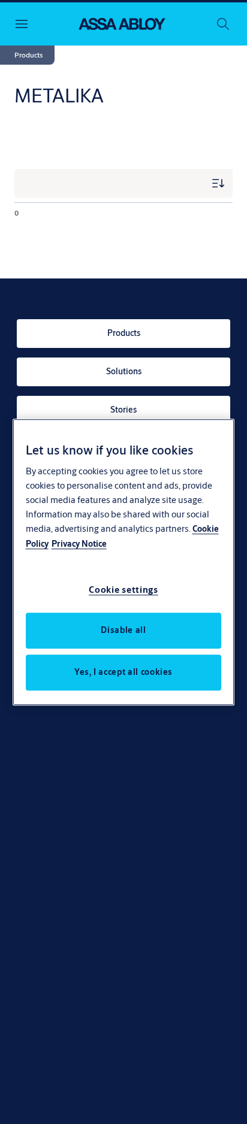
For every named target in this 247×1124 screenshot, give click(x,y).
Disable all (123, 630)
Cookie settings (123, 589)
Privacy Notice (79, 543)
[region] (124, 562)
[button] (28, 55)
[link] (123, 333)
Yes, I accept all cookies (123, 671)
